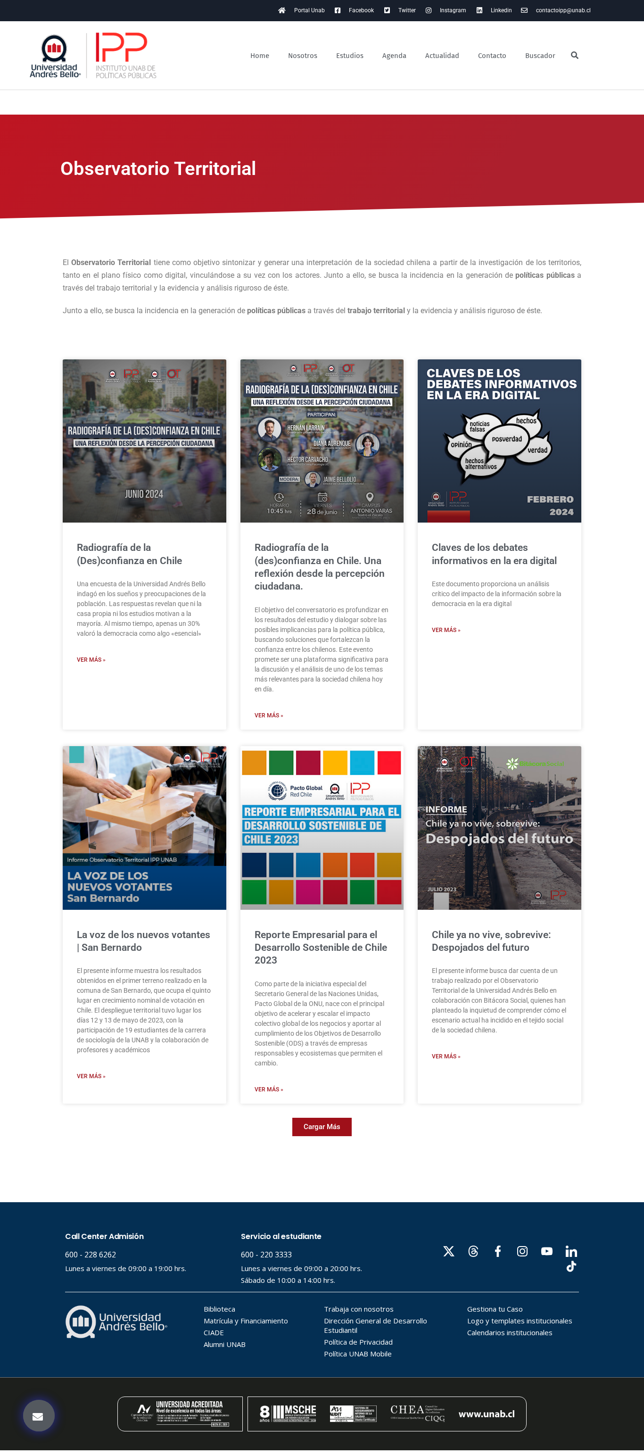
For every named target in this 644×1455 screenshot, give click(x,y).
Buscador (540, 55)
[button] (322, 1127)
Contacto (492, 55)
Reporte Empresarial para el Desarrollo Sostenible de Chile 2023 (321, 947)
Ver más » (91, 660)
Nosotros (302, 55)
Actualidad (442, 55)
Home (259, 55)
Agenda (394, 55)
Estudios (349, 55)
